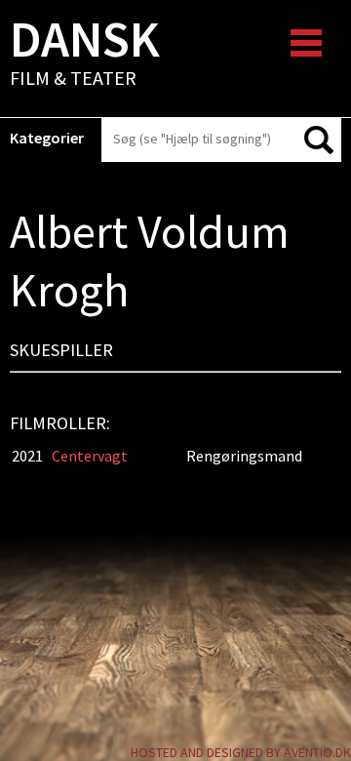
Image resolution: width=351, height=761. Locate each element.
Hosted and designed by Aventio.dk (241, 752)
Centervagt (90, 455)
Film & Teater (85, 55)
